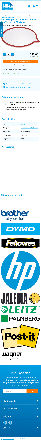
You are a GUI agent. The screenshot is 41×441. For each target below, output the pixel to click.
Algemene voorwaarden (7, 439)
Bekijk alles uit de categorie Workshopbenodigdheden (17, 25)
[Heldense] (7, 6)
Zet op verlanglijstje (21, 65)
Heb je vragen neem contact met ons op (15, 69)
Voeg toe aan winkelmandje (22, 61)
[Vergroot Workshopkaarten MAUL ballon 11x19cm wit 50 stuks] (20, 47)
